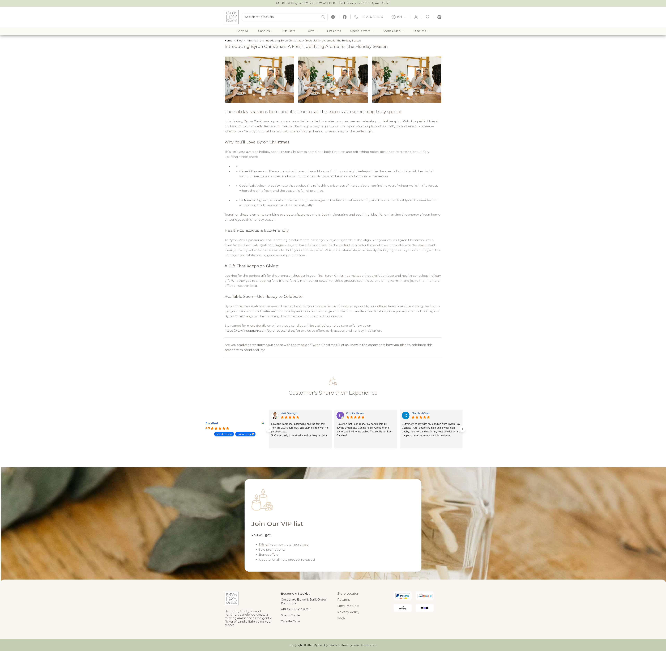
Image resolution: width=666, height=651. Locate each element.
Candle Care (290, 621)
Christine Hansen (355, 413)
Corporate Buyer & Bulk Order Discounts (303, 601)
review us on (244, 434)
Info (399, 16)
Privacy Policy (348, 612)
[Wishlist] (427, 17)
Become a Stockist (295, 593)
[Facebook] (345, 17)
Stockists (419, 31)
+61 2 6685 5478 (372, 17)
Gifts (311, 31)
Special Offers (360, 31)
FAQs (341, 618)
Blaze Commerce (364, 645)
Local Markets (348, 606)
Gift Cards (334, 31)
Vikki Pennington (289, 413)
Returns (343, 600)
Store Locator (347, 593)
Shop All (243, 31)
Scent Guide (392, 31)
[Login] (416, 17)
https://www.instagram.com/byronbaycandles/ (260, 330)
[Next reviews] (462, 429)
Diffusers (288, 31)
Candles (264, 31)
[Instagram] (333, 17)
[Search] (323, 17)
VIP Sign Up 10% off (295, 609)
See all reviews (224, 434)
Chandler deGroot (421, 413)
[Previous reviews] (269, 429)
